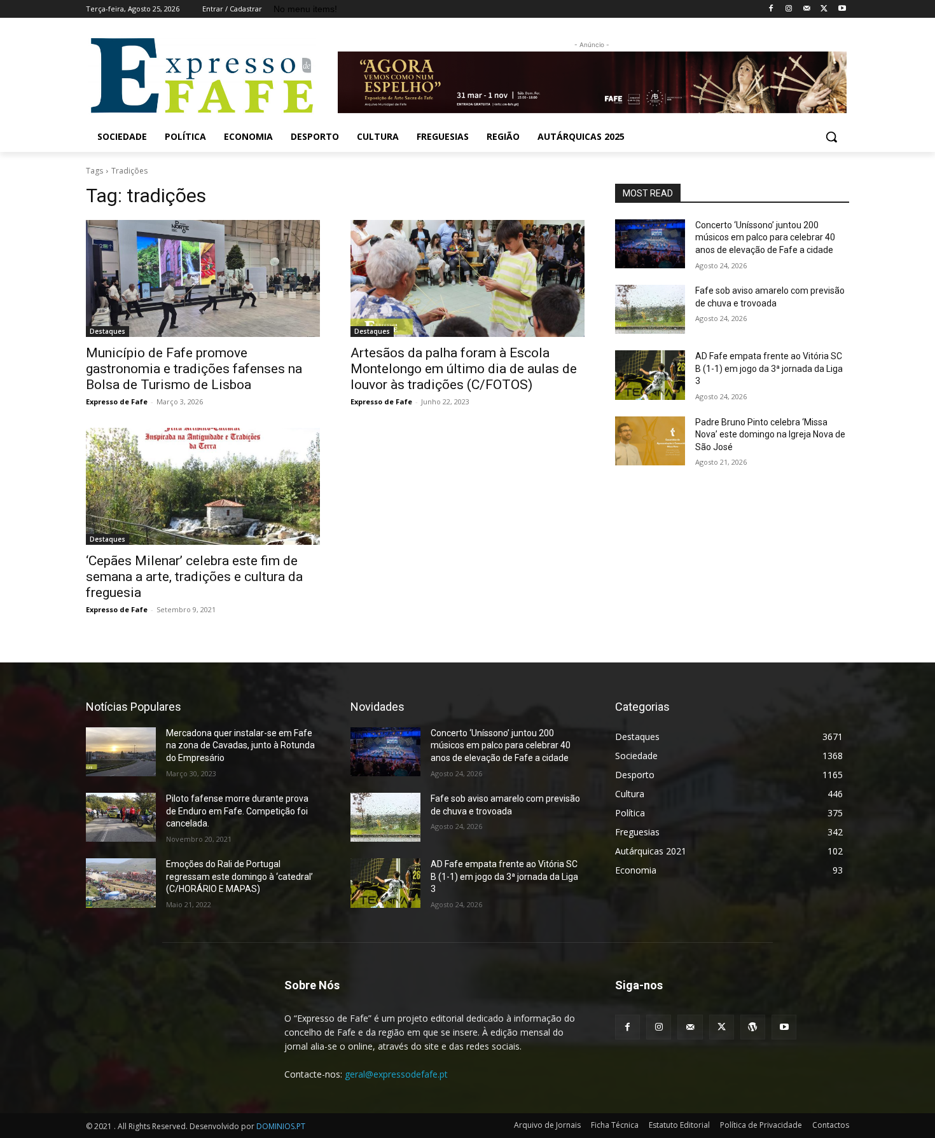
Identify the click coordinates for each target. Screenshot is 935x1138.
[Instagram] (789, 9)
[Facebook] (771, 9)
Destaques (107, 331)
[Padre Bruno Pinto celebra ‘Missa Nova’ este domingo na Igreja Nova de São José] (650, 440)
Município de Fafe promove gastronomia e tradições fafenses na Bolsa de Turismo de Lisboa (194, 368)
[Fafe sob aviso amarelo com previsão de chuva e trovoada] (650, 309)
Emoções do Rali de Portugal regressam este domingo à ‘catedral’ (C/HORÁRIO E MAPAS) (239, 876)
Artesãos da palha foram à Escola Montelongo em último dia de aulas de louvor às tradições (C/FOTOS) (463, 368)
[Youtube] (842, 9)
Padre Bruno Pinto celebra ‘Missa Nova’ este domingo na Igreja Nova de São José (770, 434)
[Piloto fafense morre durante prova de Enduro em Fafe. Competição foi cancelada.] (121, 817)
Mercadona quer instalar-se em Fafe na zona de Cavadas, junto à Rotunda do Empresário (240, 745)
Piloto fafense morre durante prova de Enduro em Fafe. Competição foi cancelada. (237, 810)
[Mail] (807, 9)
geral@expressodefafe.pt (396, 1074)
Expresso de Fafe (117, 401)
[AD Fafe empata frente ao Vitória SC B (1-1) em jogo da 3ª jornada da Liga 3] (650, 374)
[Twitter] (824, 9)
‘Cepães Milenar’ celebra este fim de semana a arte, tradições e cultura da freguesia (194, 576)
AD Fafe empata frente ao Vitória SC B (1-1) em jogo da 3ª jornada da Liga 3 (769, 368)
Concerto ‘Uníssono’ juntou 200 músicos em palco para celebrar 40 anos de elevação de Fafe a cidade (765, 237)
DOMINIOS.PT (280, 1126)
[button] (831, 136)
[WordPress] (752, 1027)
